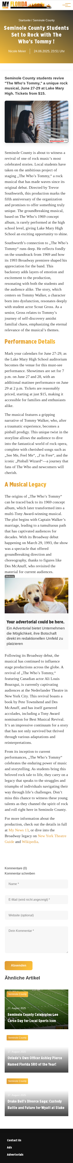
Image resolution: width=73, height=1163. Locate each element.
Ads (9, 1147)
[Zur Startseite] (26, 7)
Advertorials (15, 1154)
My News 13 (19, 830)
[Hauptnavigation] (65, 5)
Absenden (18, 965)
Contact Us (14, 1140)
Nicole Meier (17, 51)
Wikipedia (30, 841)
